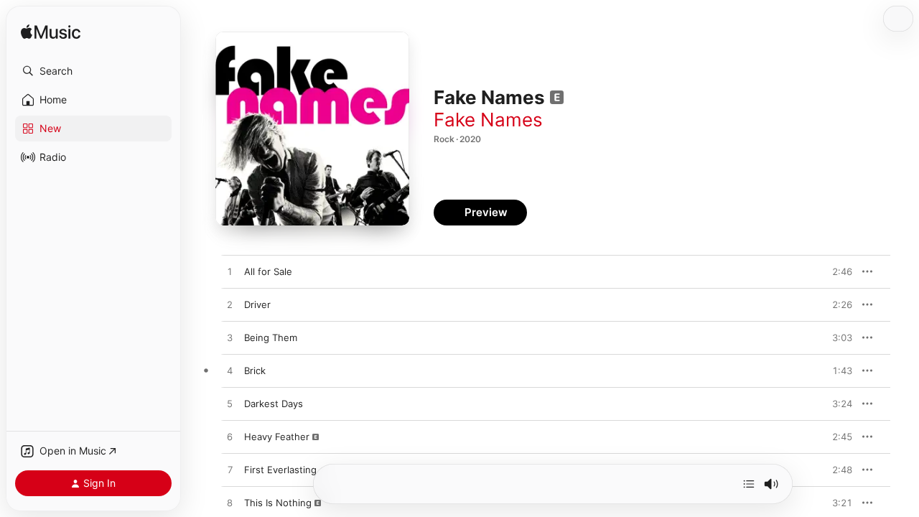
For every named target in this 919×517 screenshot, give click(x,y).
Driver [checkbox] (257, 304)
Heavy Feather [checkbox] (276, 436)
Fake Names (488, 119)
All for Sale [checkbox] (268, 271)
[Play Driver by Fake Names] (229, 305)
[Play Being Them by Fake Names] (229, 338)
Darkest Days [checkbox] (273, 403)
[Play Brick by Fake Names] (229, 371)
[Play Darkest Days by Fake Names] (229, 404)
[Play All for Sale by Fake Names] (229, 272)
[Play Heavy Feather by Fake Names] (229, 437)
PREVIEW (836, 271)
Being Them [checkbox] (270, 337)
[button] (93, 71)
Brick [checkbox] (255, 370)
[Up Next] (748, 484)
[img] (50, 32)
